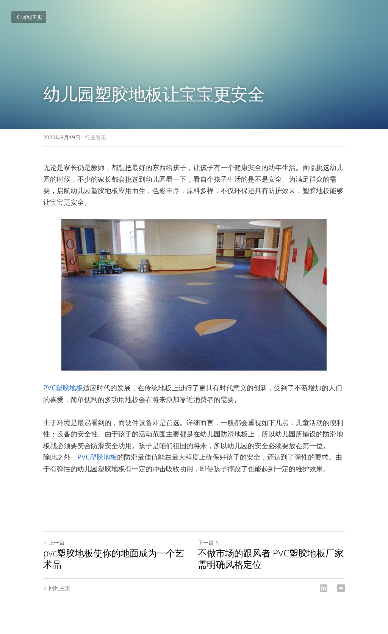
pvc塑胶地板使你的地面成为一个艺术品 (113, 558)
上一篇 (56, 542)
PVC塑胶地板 (63, 387)
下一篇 (206, 542)
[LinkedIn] (323, 588)
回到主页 (31, 16)
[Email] (341, 588)
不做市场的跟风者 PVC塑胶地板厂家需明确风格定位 (271, 558)
